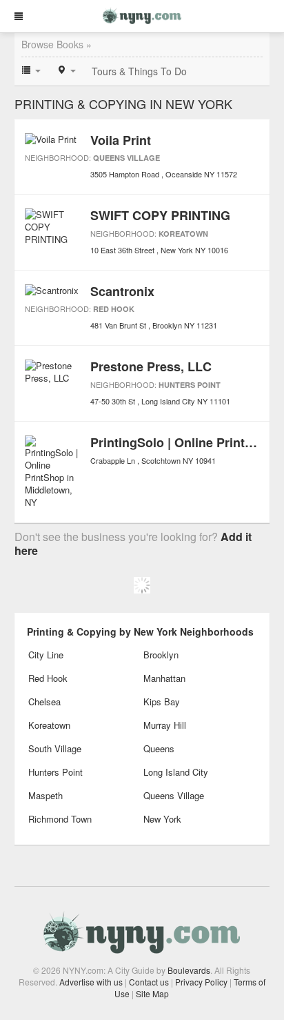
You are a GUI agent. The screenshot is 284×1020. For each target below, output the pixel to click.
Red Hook (113, 309)
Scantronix (122, 291)
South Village (54, 748)
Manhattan (164, 678)
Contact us (149, 982)
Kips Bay (161, 701)
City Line (45, 654)
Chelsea (44, 701)
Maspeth (45, 795)
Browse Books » (56, 44)
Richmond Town (60, 818)
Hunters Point (190, 385)
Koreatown (183, 233)
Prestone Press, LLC (151, 366)
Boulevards (189, 970)
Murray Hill (164, 725)
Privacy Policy (201, 982)
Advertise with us (91, 982)
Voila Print (120, 140)
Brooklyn (161, 654)
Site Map (152, 993)
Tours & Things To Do (139, 71)
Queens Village (126, 158)
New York (162, 818)
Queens (158, 748)
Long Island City (175, 771)
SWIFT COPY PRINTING (160, 215)
